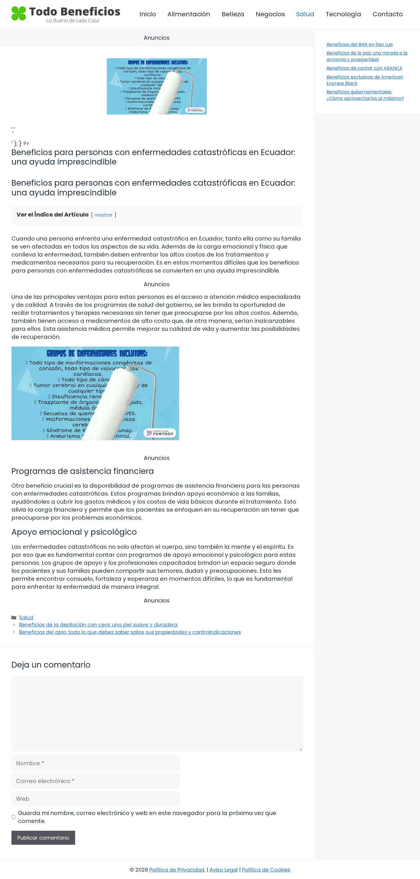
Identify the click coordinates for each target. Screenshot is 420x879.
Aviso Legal (223, 869)
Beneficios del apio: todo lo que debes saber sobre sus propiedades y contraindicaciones (130, 632)
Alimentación (188, 14)
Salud (305, 14)
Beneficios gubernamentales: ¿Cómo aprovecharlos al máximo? (365, 95)
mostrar (103, 215)
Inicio (147, 14)
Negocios (270, 14)
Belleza (233, 14)
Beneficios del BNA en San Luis (360, 44)
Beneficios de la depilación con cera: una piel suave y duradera (98, 624)
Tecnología (343, 14)
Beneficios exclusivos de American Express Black (365, 80)
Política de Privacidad (176, 869)
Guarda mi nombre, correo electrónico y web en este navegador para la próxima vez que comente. (147, 817)
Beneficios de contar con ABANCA (365, 68)
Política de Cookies (266, 869)
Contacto (388, 14)
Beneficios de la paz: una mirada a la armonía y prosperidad (367, 56)
